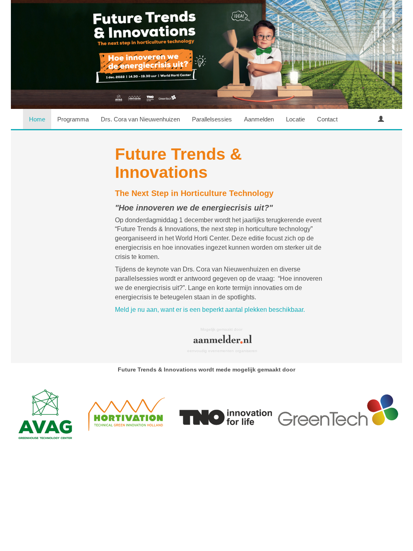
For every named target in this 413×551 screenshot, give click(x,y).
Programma (73, 119)
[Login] (381, 119)
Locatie (295, 119)
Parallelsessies (212, 119)
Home (37, 119)
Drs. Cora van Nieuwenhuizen (140, 119)
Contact (327, 119)
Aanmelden (259, 119)
